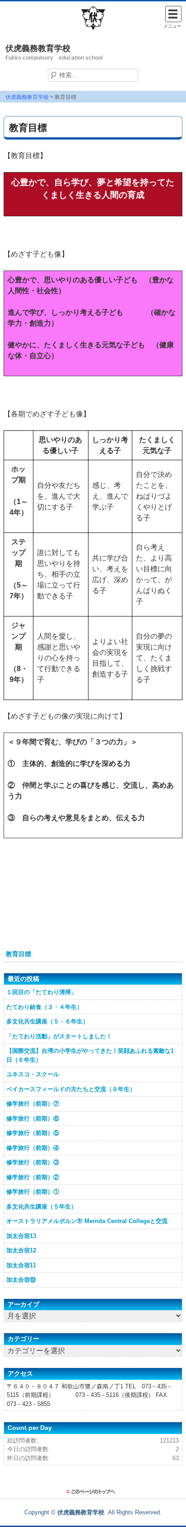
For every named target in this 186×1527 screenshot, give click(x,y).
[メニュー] (173, 14)
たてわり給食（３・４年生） (44, 1007)
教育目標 (18, 953)
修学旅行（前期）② (32, 1177)
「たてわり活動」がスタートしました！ (59, 1036)
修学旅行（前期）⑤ (32, 1133)
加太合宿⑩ (21, 1279)
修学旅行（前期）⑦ (32, 1103)
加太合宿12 (21, 1250)
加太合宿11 (21, 1265)
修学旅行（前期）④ (32, 1147)
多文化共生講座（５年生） (41, 1206)
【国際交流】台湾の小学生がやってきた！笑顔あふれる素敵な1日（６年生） (90, 1055)
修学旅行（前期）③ (32, 1162)
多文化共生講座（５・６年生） (47, 1021)
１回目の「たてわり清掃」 (41, 992)
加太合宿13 (21, 1236)
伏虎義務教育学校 (37, 48)
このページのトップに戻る (93, 1491)
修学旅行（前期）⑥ (32, 1118)
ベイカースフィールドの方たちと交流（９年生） (70, 1089)
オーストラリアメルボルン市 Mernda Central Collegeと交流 (86, 1221)
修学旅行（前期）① (32, 1191)
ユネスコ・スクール (32, 1074)
